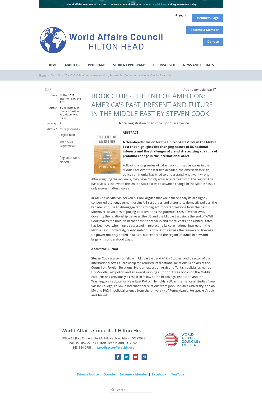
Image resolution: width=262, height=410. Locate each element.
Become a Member (134, 374)
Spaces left (51, 123)
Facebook (159, 374)
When (54, 95)
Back (48, 89)
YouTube (177, 374)
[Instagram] (144, 357)
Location (53, 107)
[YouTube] (135, 357)
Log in (182, 15)
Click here (161, 4)
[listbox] (200, 89)
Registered (52, 128)
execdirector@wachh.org (115, 347)
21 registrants (69, 129)
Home (42, 75)
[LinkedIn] (126, 357)
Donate (110, 374)
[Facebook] (118, 357)
